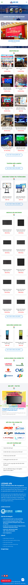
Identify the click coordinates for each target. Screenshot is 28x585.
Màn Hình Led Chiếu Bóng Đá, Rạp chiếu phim (20, 148)
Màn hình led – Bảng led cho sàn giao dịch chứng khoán (7, 148)
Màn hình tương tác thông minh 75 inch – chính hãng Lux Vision (21, 197)
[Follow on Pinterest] (4, 576)
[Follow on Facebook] (2, 576)
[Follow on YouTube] (7, 576)
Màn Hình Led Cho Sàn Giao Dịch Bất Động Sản (7, 128)
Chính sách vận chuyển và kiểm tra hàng (11, 540)
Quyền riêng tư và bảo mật (8, 538)
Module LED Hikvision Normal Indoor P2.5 (7, 250)
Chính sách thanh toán (7, 542)
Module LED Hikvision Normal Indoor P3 (20, 230)
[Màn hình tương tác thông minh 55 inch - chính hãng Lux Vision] (7, 187)
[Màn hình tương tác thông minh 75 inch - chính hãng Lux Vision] (21, 187)
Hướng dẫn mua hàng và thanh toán (10, 544)
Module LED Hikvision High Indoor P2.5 (7, 290)
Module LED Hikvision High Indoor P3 (20, 270)
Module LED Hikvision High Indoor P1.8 (7, 310)
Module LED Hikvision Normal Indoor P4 (7, 230)
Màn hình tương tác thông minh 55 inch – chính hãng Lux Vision (7, 197)
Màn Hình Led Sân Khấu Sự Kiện (21, 89)
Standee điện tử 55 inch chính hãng (7, 343)
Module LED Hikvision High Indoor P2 (20, 290)
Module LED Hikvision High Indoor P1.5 (20, 310)
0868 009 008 (6, 580)
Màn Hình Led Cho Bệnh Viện (7, 69)
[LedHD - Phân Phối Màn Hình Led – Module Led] (14, 2)
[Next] (27, 33)
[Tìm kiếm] (26, 2)
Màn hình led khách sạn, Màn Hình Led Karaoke (20, 128)
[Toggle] (2, 448)
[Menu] (2, 2)
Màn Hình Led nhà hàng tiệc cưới (7, 109)
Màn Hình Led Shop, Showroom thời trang (21, 109)
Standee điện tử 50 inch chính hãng (20, 343)
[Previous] (1, 33)
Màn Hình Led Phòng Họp (20, 69)
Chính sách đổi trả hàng (8, 546)
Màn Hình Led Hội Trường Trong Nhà (7, 89)
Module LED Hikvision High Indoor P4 (7, 270)
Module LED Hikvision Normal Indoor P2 (20, 250)
